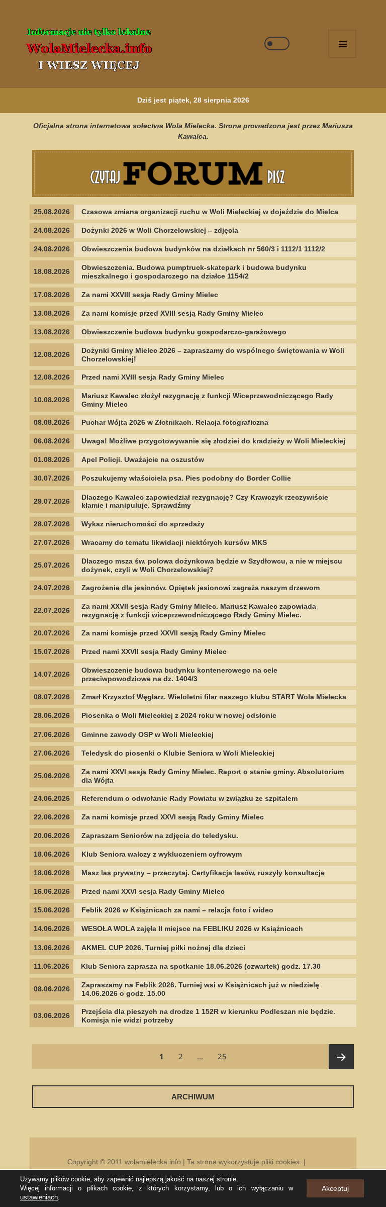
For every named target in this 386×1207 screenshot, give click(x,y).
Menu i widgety (342, 44)
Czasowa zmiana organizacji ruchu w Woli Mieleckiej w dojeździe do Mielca (209, 212)
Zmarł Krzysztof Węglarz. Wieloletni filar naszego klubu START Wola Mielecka (213, 697)
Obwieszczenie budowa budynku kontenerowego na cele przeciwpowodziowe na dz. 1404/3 (179, 674)
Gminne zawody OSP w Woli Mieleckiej (147, 734)
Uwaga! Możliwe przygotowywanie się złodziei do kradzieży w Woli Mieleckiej (213, 441)
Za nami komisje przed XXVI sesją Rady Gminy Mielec (172, 817)
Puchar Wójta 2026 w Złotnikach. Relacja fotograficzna (174, 422)
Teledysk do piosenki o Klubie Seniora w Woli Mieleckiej (177, 753)
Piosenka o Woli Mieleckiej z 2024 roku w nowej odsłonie (178, 715)
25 (225, 1056)
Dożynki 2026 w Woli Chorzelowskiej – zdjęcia (159, 230)
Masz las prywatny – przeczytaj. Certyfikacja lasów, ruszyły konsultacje (203, 873)
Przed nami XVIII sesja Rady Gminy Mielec (152, 377)
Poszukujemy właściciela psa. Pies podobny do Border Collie (186, 478)
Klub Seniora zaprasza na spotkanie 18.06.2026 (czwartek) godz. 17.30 (201, 966)
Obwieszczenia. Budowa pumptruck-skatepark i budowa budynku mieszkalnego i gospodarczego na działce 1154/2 (194, 271)
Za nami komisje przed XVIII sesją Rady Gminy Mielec (172, 313)
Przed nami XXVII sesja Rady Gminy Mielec (154, 651)
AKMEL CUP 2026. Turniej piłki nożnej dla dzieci (163, 948)
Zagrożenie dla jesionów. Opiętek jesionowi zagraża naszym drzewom (200, 588)
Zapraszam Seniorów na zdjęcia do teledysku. (159, 835)
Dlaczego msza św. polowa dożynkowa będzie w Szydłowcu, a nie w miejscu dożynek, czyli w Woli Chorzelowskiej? (211, 565)
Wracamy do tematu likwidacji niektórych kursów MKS (174, 542)
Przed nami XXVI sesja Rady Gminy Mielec (153, 891)
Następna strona (341, 1056)
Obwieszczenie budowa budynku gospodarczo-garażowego (183, 332)
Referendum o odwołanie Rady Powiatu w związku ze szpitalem (189, 798)
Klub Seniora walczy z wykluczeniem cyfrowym (161, 854)
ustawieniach (39, 1197)
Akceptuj (335, 1188)
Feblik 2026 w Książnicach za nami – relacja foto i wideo (177, 910)
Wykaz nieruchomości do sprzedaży (143, 524)
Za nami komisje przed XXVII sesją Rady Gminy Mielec (173, 633)
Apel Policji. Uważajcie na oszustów (142, 459)
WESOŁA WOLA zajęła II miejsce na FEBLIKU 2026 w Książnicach (192, 928)
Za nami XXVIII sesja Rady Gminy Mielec (149, 295)
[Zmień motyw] (277, 43)
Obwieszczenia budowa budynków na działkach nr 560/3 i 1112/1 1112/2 (203, 249)
